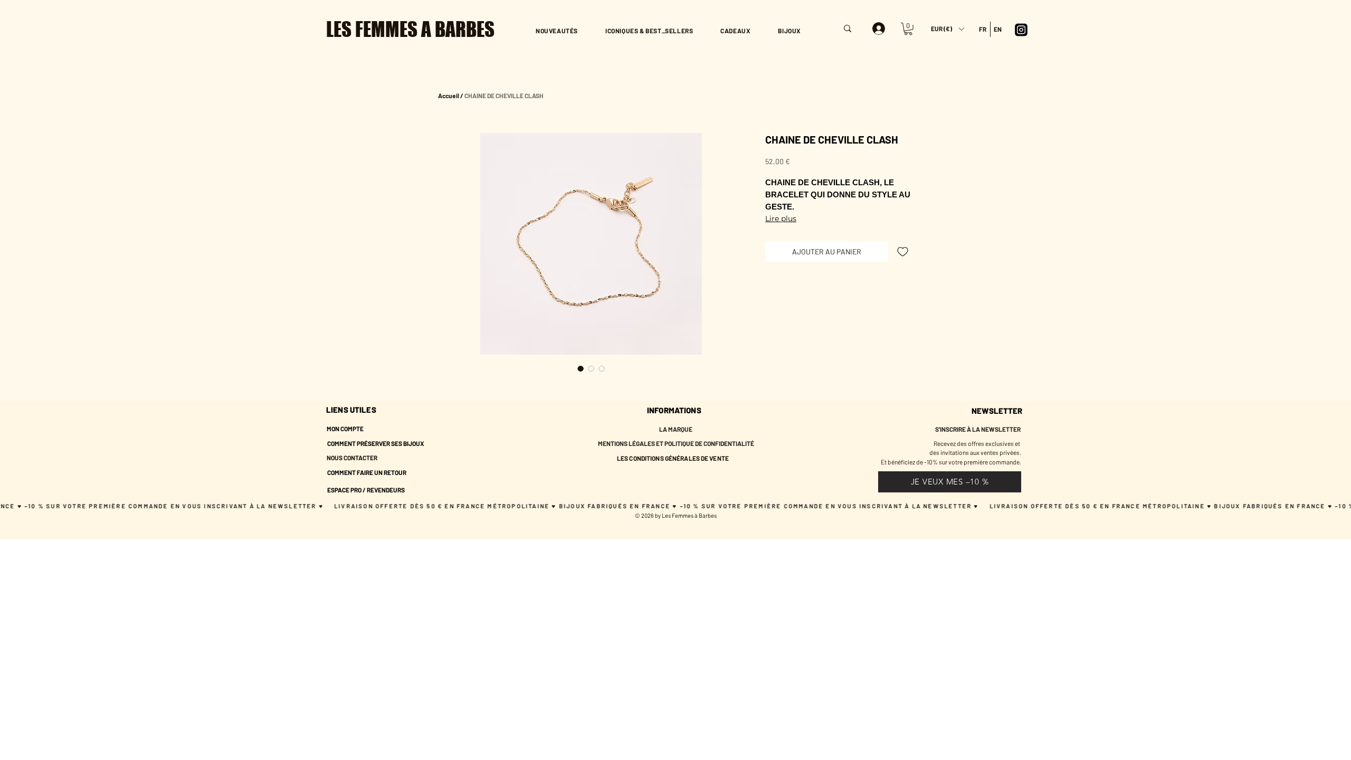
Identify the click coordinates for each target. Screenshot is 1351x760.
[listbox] (947, 28)
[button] (947, 28)
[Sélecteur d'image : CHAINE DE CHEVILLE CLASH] (580, 368)
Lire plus (780, 218)
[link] (908, 29)
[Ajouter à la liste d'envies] (902, 251)
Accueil (448, 95)
